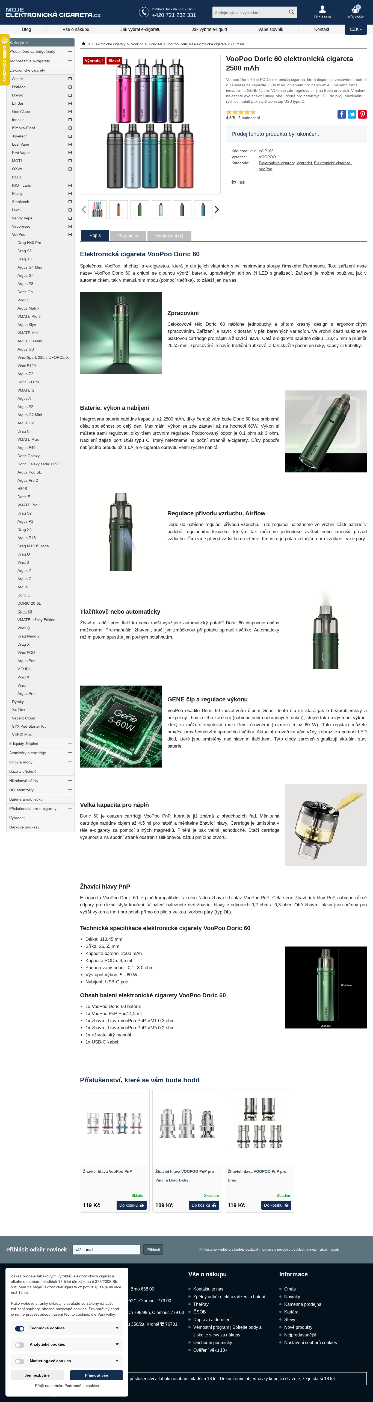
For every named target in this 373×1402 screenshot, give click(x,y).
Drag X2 (24, 529)
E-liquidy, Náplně (23, 743)
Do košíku (128, 1205)
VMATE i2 (25, 390)
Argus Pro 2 (27, 480)
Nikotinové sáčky (23, 780)
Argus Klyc (26, 324)
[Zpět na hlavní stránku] (84, 44)
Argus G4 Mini (29, 267)
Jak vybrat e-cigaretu (140, 29)
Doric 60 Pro (28, 382)
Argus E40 (26, 447)
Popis (95, 235)
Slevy (289, 1319)
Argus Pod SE (29, 472)
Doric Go (25, 292)
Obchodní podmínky (212, 1342)
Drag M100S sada (33, 546)
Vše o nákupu (76, 29)
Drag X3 (24, 259)
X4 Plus (18, 710)
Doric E (23, 497)
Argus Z (24, 570)
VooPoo (18, 234)
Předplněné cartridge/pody (32, 51)
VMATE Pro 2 (29, 316)
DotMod (19, 87)
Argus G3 (25, 349)
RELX (17, 177)
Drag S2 (24, 513)
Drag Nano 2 (28, 636)
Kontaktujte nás (208, 1289)
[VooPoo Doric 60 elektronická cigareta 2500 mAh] (150, 124)
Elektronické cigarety (27, 70)
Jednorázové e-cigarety (29, 61)
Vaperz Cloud (23, 718)
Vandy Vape (22, 218)
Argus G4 (25, 275)
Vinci (21, 685)
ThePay (201, 1304)
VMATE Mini (28, 333)
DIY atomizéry (21, 790)
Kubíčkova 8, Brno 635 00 (129, 1289)
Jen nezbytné (37, 1375)
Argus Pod (26, 661)
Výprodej (17, 818)
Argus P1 (25, 521)
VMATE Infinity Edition (36, 620)
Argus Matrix (28, 308)
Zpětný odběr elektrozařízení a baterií (229, 1296)
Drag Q (23, 554)
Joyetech (20, 136)
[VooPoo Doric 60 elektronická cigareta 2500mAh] (97, 209)
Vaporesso (21, 226)
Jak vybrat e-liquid (209, 29)
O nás (290, 1289)
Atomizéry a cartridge (27, 753)
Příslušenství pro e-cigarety (33, 808)
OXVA (17, 169)
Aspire (17, 79)
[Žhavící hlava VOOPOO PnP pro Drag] (259, 1123)
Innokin (18, 119)
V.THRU (24, 669)
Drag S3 (24, 251)
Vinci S (23, 300)
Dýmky (18, 701)
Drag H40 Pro (29, 242)
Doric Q (24, 595)
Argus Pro (26, 693)
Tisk (241, 182)
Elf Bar (17, 103)
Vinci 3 (23, 562)
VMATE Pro (27, 505)
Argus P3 (25, 283)
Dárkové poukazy (24, 827)
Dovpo (17, 95)
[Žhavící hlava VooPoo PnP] (115, 1123)
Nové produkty (298, 1327)
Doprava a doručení (212, 1319)
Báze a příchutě (23, 771)
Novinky (292, 1296)
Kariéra (291, 1312)
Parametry (128, 236)
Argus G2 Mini (29, 415)
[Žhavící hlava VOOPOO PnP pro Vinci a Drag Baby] (187, 1123)
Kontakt (321, 29)
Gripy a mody (20, 762)
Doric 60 (24, 611)
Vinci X (23, 677)
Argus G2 (25, 423)
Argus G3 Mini (29, 341)
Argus (22, 587)
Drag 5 (23, 431)
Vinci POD (26, 652)
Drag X (23, 644)
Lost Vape (20, 144)
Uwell (16, 210)
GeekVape (21, 111)
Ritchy (17, 193)
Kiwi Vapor (21, 152)
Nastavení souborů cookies (310, 1342)
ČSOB (199, 1312)
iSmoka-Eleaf (23, 128)
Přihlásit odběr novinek (36, 1250)
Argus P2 (25, 406)
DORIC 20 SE (29, 603)
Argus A (24, 398)
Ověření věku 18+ (210, 1350)
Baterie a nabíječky (25, 799)
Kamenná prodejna (302, 1304)
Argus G (24, 579)
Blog (26, 29)
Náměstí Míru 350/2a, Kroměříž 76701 (140, 1324)
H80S (22, 488)
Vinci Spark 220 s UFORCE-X (43, 357)
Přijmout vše (96, 1375)
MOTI (17, 160)
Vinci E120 (26, 365)
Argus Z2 (25, 374)
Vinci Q (23, 628)
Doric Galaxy (28, 456)
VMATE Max (28, 439)
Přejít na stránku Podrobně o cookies (67, 1385)
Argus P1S (26, 538)
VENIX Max (22, 734)
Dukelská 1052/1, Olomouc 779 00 (137, 1300)
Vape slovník (270, 29)
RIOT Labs (21, 185)
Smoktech (20, 201)
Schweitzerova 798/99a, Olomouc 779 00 (144, 1312)
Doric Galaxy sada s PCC (39, 464)
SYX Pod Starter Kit (29, 726)
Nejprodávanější (300, 1335)
